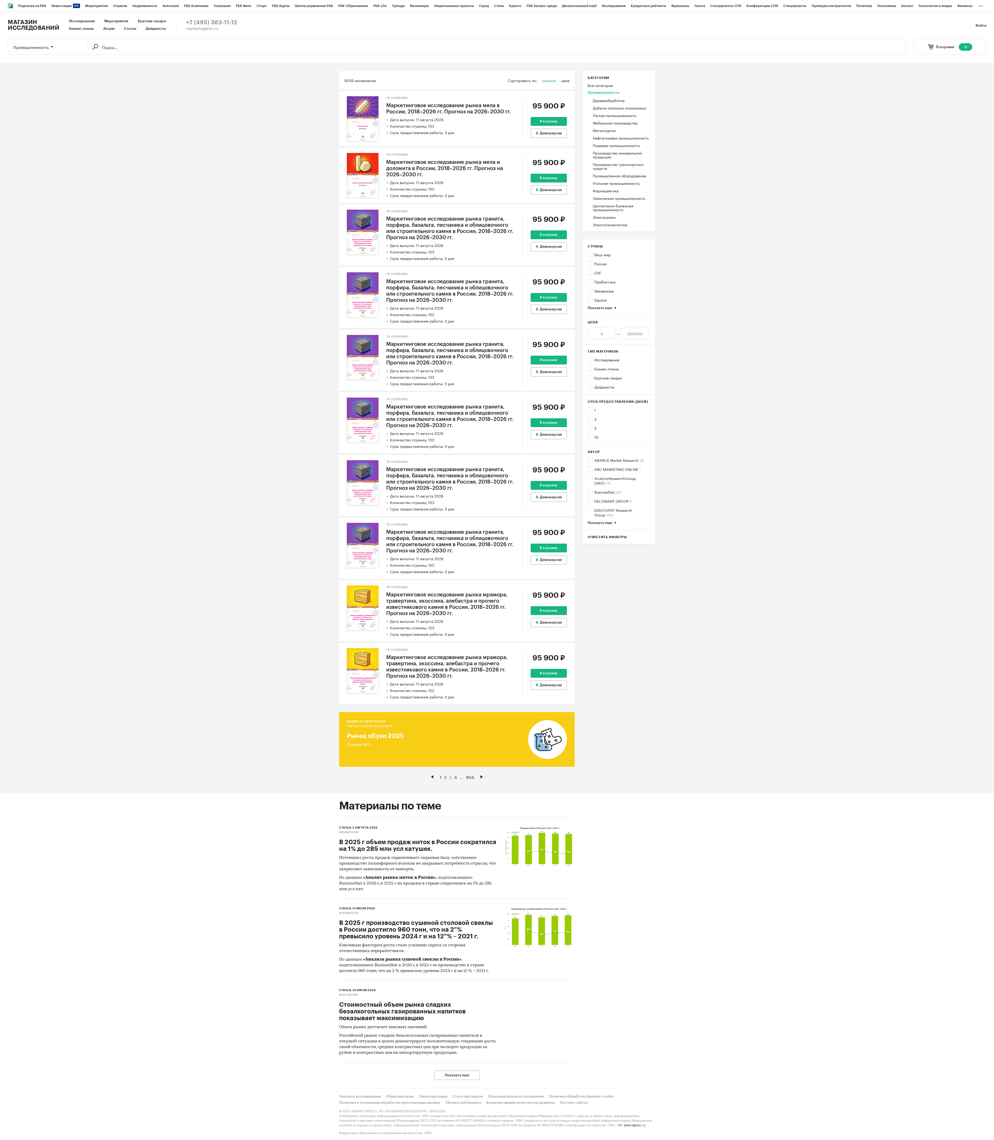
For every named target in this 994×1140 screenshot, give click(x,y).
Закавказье (604, 290)
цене (565, 80)
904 (470, 777)
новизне (549, 80)
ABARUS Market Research (619, 460)
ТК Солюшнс (397, 98)
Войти (981, 25)
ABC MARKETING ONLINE (617, 469)
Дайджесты (156, 29)
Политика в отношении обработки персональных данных (389, 1103)
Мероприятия (116, 21)
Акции (108, 29)
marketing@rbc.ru (202, 29)
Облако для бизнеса (463, 1103)
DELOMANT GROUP (613, 500)
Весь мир (602, 254)
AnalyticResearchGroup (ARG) (615, 480)
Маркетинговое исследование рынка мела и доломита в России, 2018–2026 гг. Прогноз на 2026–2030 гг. (444, 168)
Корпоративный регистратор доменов (520, 1103)
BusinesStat (608, 491)
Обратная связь (400, 1096)
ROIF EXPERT (348, 994)
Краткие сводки (152, 21)
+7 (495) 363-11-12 (211, 22)
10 (596, 437)
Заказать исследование (360, 1096)
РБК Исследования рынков (370, 726)
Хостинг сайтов (574, 1103)
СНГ (598, 272)
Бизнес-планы (81, 29)
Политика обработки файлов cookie (581, 1096)
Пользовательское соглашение (516, 1096)
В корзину (549, 121)
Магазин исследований (33, 25)
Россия (600, 263)
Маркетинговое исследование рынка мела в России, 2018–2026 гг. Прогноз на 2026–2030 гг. (448, 108)
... (980, 5)
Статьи (130, 29)
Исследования (82, 21)
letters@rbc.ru (634, 1124)
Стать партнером (467, 1096)
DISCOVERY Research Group (613, 512)
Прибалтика (605, 281)
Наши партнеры (433, 1096)
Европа (600, 299)
